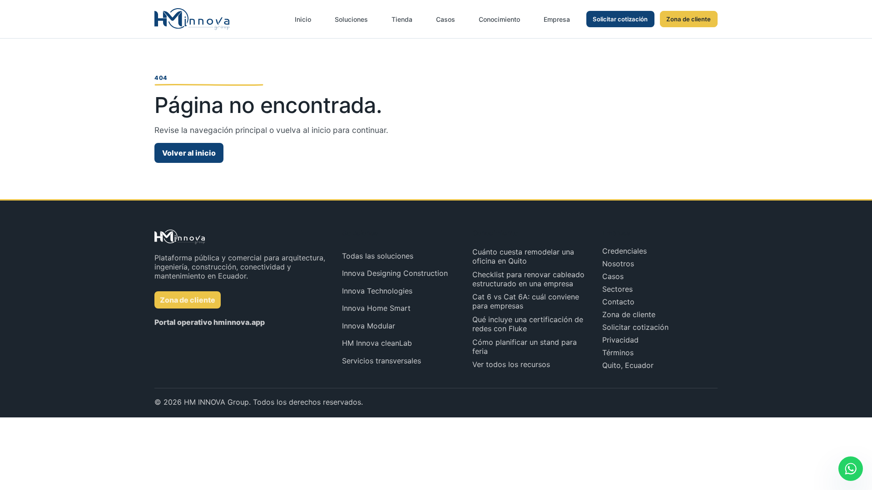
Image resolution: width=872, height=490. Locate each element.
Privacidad (620, 339)
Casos (613, 276)
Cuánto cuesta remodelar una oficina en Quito (523, 256)
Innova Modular (368, 325)
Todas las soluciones (377, 255)
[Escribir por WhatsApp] (850, 468)
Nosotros (618, 263)
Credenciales (624, 250)
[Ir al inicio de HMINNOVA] (191, 19)
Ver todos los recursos (511, 364)
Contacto (618, 301)
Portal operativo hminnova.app (209, 322)
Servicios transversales (381, 360)
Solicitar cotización (620, 19)
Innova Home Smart (376, 308)
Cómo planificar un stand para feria (524, 347)
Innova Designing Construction (395, 273)
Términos (618, 352)
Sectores (617, 289)
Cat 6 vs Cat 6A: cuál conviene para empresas (525, 301)
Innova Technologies (377, 290)
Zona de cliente (688, 19)
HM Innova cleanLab (377, 343)
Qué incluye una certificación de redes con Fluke (527, 324)
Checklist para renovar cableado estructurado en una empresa (528, 279)
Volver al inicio (189, 152)
